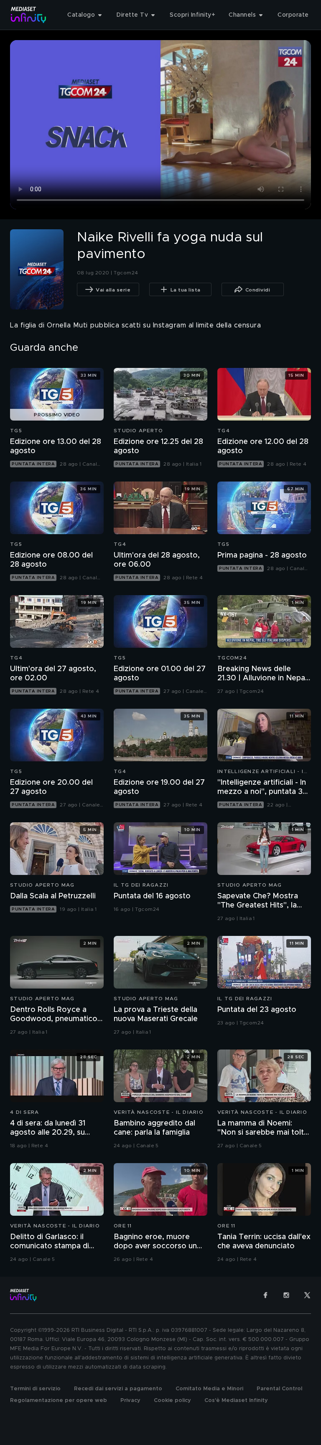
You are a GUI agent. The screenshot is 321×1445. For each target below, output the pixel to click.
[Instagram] (286, 1295)
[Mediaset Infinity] (28, 14)
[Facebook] (265, 1295)
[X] (307, 1295)
